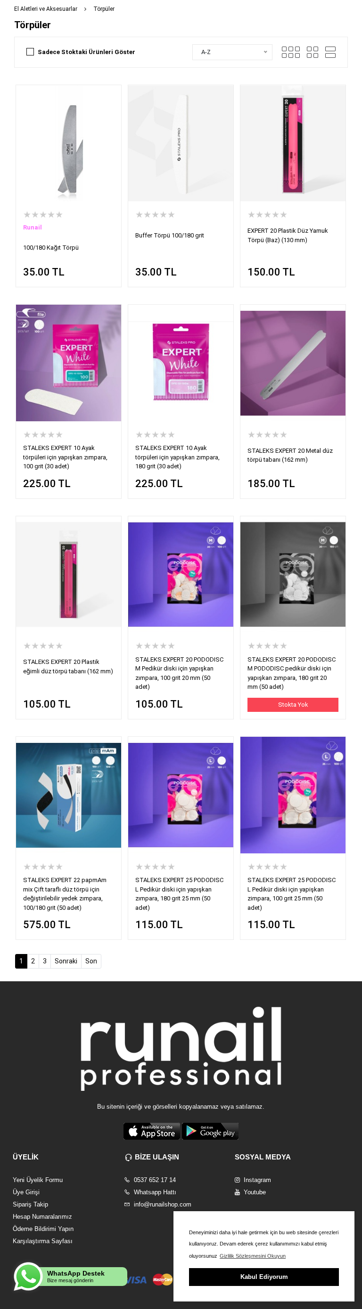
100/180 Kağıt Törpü (51, 247)
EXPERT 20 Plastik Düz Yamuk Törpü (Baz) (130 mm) (287, 235)
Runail (32, 227)
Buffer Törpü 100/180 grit (169, 235)
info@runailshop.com (161, 1204)
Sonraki (66, 961)
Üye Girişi (26, 1192)
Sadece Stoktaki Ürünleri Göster (86, 51)
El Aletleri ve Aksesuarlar (45, 9)
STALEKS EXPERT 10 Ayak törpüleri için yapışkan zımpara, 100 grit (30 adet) (65, 457)
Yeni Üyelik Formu (38, 1179)
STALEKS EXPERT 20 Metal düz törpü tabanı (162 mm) (290, 455)
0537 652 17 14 (154, 1179)
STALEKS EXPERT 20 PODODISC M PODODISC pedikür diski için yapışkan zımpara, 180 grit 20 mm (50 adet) (291, 673)
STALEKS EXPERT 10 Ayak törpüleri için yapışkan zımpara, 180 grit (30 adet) (177, 457)
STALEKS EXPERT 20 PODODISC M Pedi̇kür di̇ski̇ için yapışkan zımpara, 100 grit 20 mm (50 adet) (179, 673)
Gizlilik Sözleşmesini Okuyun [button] (253, 1256)
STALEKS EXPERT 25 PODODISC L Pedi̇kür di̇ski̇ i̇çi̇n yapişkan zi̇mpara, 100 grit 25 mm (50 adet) (291, 893)
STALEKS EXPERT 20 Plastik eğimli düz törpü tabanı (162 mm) (68, 666)
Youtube (254, 1192)
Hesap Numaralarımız (42, 1216)
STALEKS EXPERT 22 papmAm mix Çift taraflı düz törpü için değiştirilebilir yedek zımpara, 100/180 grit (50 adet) (65, 893)
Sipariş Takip (30, 1204)
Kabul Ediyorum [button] (264, 1276)
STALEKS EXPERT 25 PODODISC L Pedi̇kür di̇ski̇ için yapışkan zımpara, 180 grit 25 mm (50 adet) (179, 893)
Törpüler (104, 9)
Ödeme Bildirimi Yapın (43, 1228)
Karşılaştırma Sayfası (43, 1241)
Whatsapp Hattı (154, 1192)
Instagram (256, 1179)
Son (91, 961)
